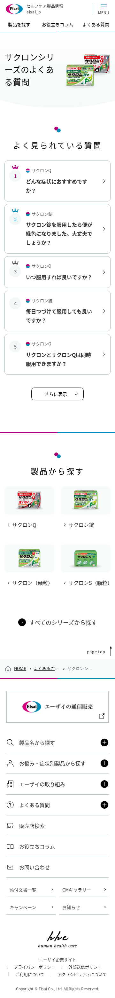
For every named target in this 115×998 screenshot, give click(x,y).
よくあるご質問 (47, 668)
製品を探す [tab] (19, 24)
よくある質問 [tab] (95, 24)
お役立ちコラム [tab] (57, 24)
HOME (20, 668)
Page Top (96, 651)
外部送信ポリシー (85, 967)
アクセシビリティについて (82, 974)
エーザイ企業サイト (57, 959)
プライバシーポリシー (34, 967)
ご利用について (29, 974)
